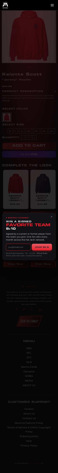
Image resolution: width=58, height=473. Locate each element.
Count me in (42, 247)
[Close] (51, 216)
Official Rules (42, 253)
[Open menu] (52, 5)
